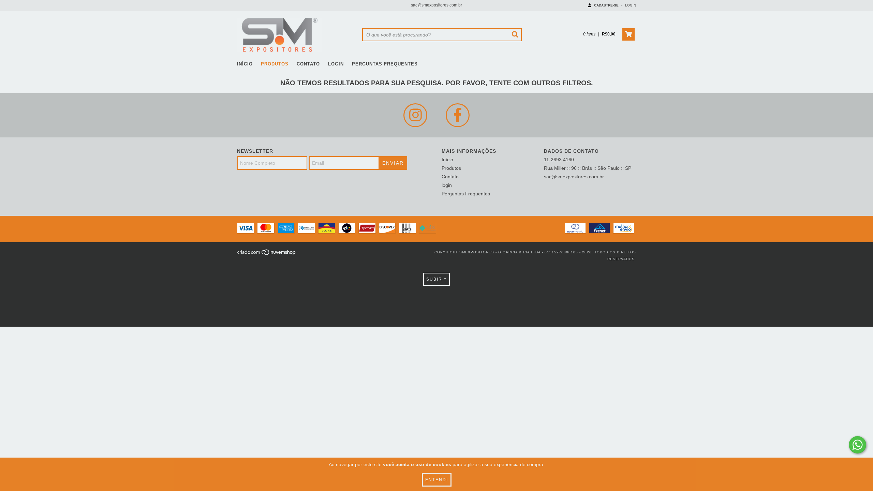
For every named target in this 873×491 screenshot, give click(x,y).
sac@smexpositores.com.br (436, 5)
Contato (308, 63)
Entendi (436, 479)
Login (630, 5)
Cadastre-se (606, 5)
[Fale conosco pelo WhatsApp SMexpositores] (857, 444)
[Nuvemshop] (267, 254)
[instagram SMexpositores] (415, 115)
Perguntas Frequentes (385, 63)
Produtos (274, 63)
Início (245, 63)
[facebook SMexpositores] (458, 115)
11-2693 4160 (559, 159)
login (336, 63)
